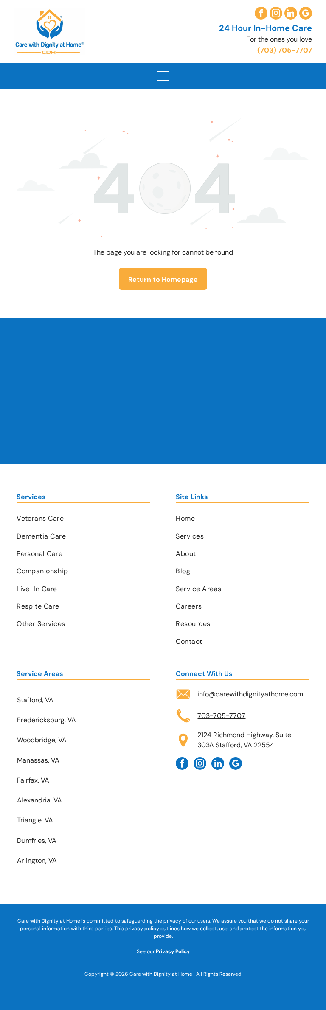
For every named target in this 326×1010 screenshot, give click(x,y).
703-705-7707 (221, 715)
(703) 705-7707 (284, 50)
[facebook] (261, 14)
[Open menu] (163, 76)
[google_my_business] (305, 14)
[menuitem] (83, 518)
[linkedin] (290, 14)
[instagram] (276, 14)
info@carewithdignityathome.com (250, 694)
